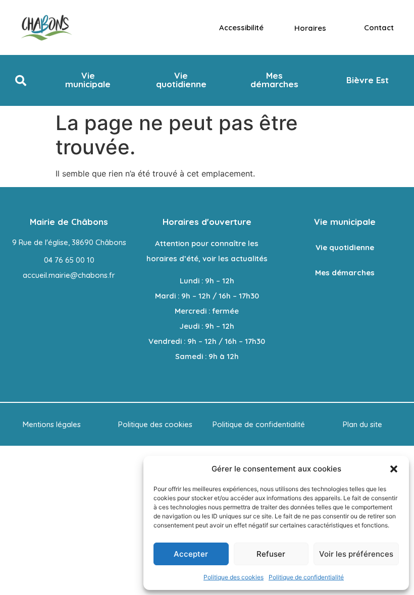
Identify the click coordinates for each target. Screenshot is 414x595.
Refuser (270, 554)
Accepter (191, 554)
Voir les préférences (356, 554)
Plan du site (362, 424)
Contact (379, 27)
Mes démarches (345, 272)
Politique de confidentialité (306, 577)
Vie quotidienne (345, 247)
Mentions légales (52, 424)
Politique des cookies (233, 577)
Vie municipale (345, 221)
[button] (394, 469)
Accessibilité (241, 27)
